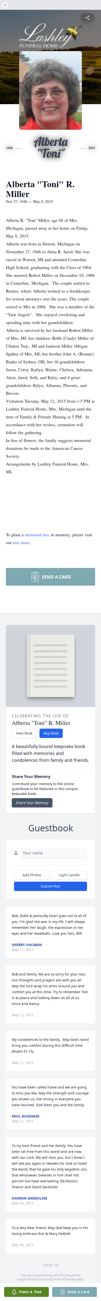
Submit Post (50, 886)
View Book (24, 733)
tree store (21, 542)
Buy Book (51, 733)
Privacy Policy (36, 1279)
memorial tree (37, 534)
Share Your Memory (32, 802)
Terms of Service (63, 1279)
